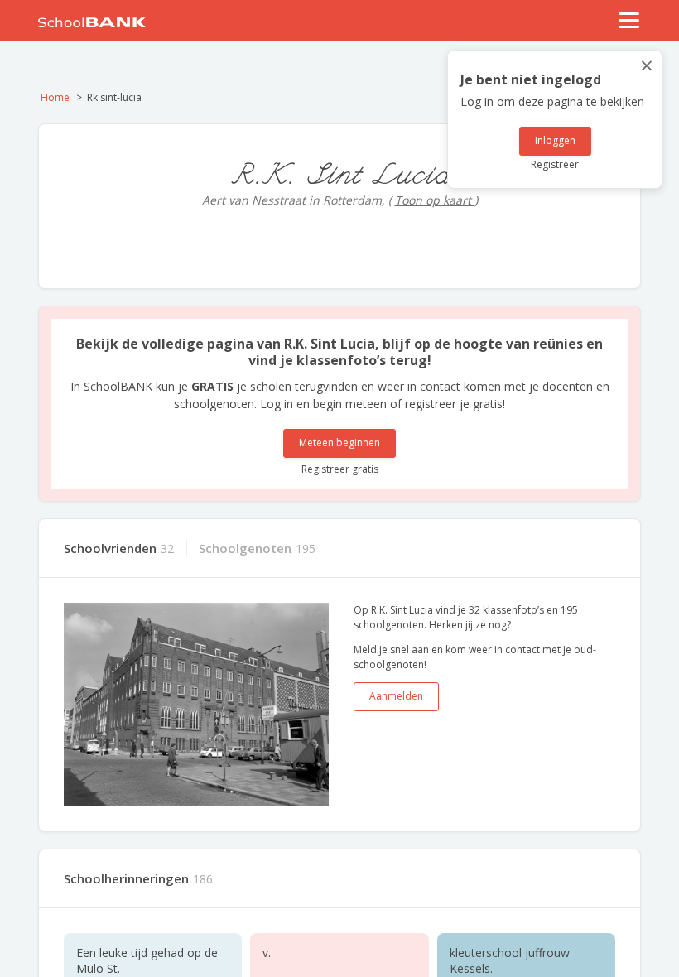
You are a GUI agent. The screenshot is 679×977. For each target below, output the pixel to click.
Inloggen (555, 140)
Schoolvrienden (110, 548)
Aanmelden (396, 696)
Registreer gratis (339, 469)
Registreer (555, 164)
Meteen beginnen (339, 443)
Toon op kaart (434, 200)
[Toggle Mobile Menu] (629, 20)
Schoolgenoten (245, 548)
